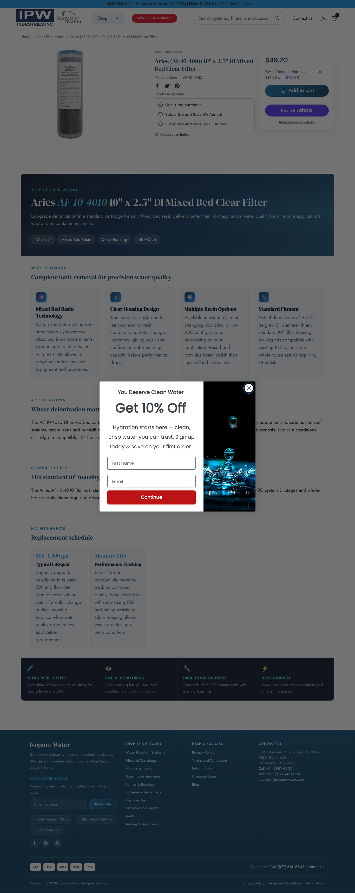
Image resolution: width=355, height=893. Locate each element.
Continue (151, 497)
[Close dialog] (248, 388)
